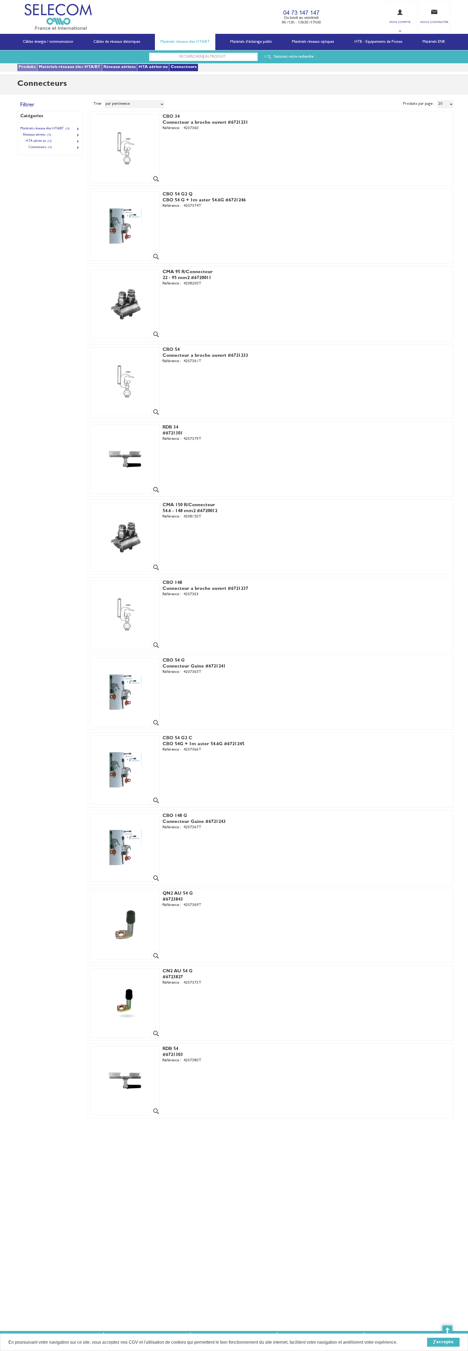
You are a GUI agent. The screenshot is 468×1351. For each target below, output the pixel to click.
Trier (97, 104)
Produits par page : (418, 104)
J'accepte (443, 1342)
